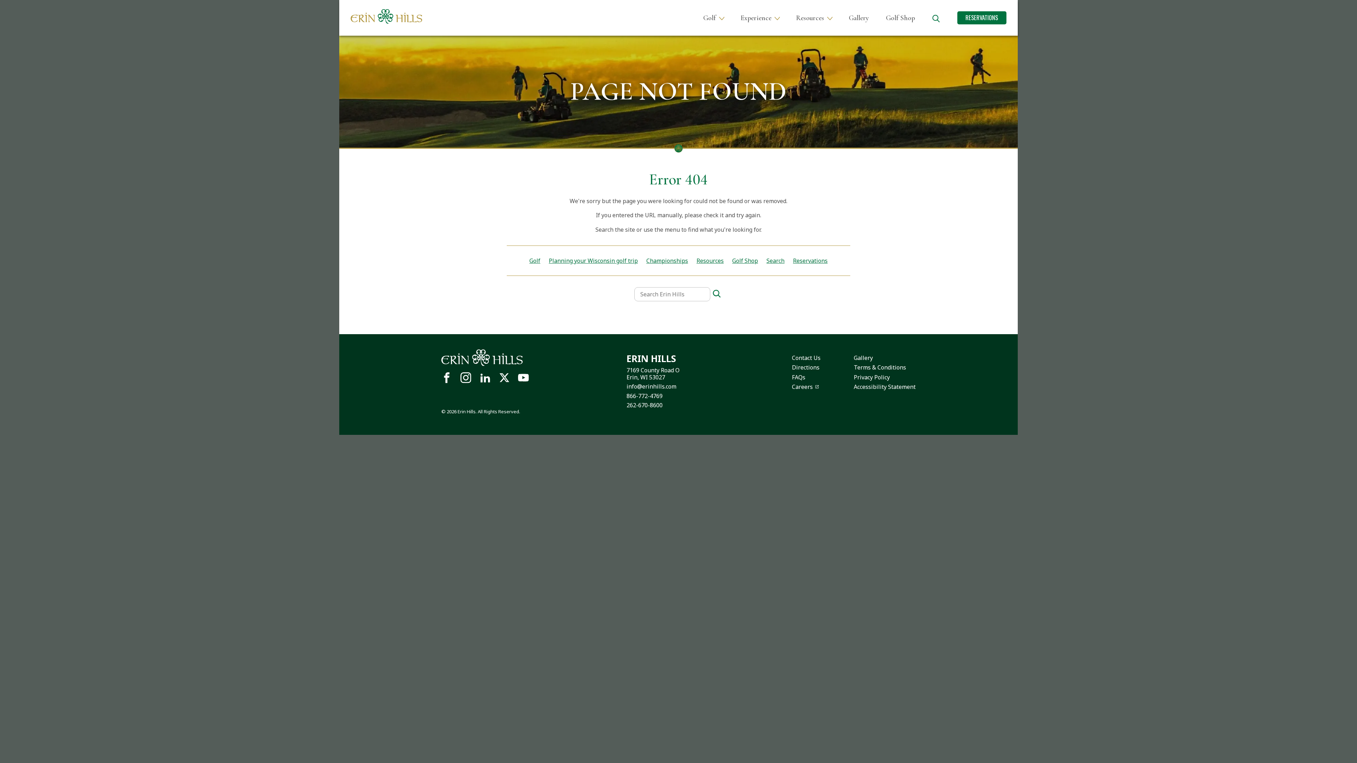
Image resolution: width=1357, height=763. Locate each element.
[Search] (716, 294)
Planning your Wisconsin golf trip (593, 261)
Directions (806, 367)
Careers (802, 387)
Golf (709, 18)
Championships (667, 261)
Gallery (859, 18)
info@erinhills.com (651, 386)
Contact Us (806, 358)
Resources (810, 18)
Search (775, 261)
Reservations (981, 17)
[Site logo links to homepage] (386, 16)
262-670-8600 (645, 405)
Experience (756, 18)
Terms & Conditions (880, 367)
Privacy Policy (872, 377)
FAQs (798, 377)
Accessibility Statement (885, 387)
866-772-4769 (645, 396)
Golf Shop (900, 18)
